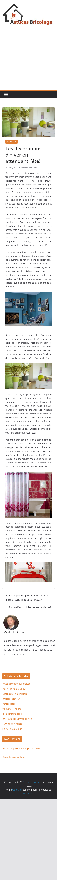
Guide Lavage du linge (13, 756)
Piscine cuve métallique (14, 688)
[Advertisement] (28, 60)
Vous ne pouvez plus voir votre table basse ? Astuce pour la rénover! (27, 597)
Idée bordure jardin (12, 713)
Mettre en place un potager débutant (21, 748)
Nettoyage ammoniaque (14, 693)
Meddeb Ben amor (29, 167)
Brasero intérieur (11, 698)
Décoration (11, 141)
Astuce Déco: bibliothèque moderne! (30, 607)
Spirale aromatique (12, 728)
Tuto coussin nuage (12, 723)
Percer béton (9, 703)
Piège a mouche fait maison (16, 683)
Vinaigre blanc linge (12, 708)
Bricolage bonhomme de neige (18, 718)
